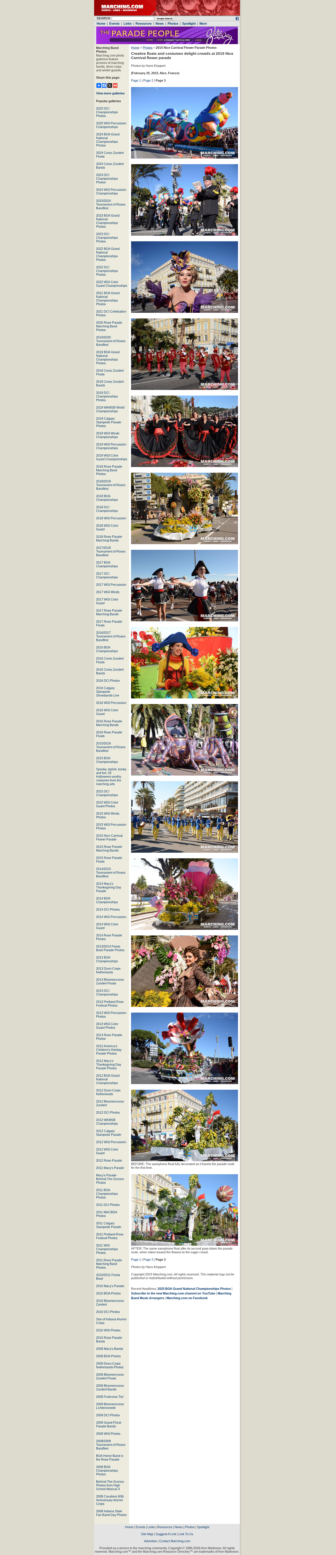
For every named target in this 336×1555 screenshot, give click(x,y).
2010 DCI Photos (108, 1312)
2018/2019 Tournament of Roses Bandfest (110, 485)
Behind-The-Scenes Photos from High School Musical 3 (110, 1485)
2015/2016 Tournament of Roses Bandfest (110, 747)
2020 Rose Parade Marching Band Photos (109, 326)
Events (140, 1527)
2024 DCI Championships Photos (107, 178)
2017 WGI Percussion (111, 584)
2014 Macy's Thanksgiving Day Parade (108, 887)
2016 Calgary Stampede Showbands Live (107, 691)
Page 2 (148, 80)
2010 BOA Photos (108, 1293)
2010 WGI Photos (108, 1330)
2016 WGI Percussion (111, 702)
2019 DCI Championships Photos (107, 396)
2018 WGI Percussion (111, 518)
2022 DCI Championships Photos (107, 271)
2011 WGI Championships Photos (107, 1249)
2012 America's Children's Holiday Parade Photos (109, 1049)
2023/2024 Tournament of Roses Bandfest (110, 204)
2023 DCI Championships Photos (107, 237)
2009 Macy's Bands (109, 1348)
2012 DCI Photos (108, 1112)
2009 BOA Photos (108, 1356)
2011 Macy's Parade (110, 1168)
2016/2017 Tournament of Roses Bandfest (110, 636)
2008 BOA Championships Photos (107, 1470)
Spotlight (203, 1527)
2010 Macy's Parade (110, 1286)
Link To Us (185, 1534)
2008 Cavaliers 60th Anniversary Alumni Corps (110, 1500)
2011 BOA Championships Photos (107, 1193)
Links (151, 1527)
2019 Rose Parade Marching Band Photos (109, 470)
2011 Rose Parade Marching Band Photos (109, 1264)
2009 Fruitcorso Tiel (109, 1396)
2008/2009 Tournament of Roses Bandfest (110, 1444)
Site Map (147, 1534)
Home (135, 47)
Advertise (150, 1541)
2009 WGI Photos (108, 1433)
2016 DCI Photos (108, 680)
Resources (164, 1527)
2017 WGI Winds (107, 592)
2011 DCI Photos (108, 1204)
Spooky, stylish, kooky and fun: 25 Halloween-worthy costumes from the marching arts (111, 777)
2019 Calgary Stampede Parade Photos (108, 422)
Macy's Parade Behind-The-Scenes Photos (110, 1179)
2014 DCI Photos (108, 909)
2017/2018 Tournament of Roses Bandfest (110, 551)
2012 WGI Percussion (111, 1142)
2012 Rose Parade (109, 1160)
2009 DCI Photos (108, 1415)
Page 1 (136, 80)
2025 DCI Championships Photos (107, 112)
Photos (147, 47)
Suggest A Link (166, 1534)
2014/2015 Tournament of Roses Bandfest (110, 872)
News (179, 1527)
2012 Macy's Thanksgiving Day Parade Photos (108, 1064)
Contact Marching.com (174, 1541)
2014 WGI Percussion (111, 917)
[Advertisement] (163, 1337)
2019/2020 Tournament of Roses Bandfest (110, 341)
